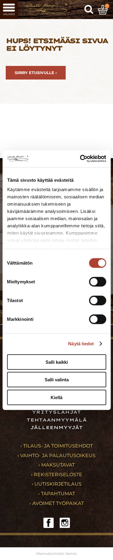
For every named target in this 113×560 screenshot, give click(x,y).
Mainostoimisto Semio (56, 553)
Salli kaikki (57, 361)
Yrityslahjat (56, 412)
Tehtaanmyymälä (57, 420)
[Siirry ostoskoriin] (103, 10)
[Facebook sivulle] (48, 523)
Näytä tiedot (81, 343)
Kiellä (56, 397)
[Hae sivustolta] (89, 10)
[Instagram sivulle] (65, 523)
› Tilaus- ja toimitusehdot (56, 446)
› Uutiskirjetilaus (57, 484)
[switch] (97, 281)
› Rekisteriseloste (56, 474)
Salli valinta (57, 379)
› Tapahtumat (56, 494)
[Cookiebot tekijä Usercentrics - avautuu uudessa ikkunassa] (80, 159)
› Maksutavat (57, 465)
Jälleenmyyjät (56, 427)
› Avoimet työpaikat (57, 503)
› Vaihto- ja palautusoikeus (56, 455)
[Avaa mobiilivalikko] (9, 9)
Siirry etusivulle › (36, 72)
